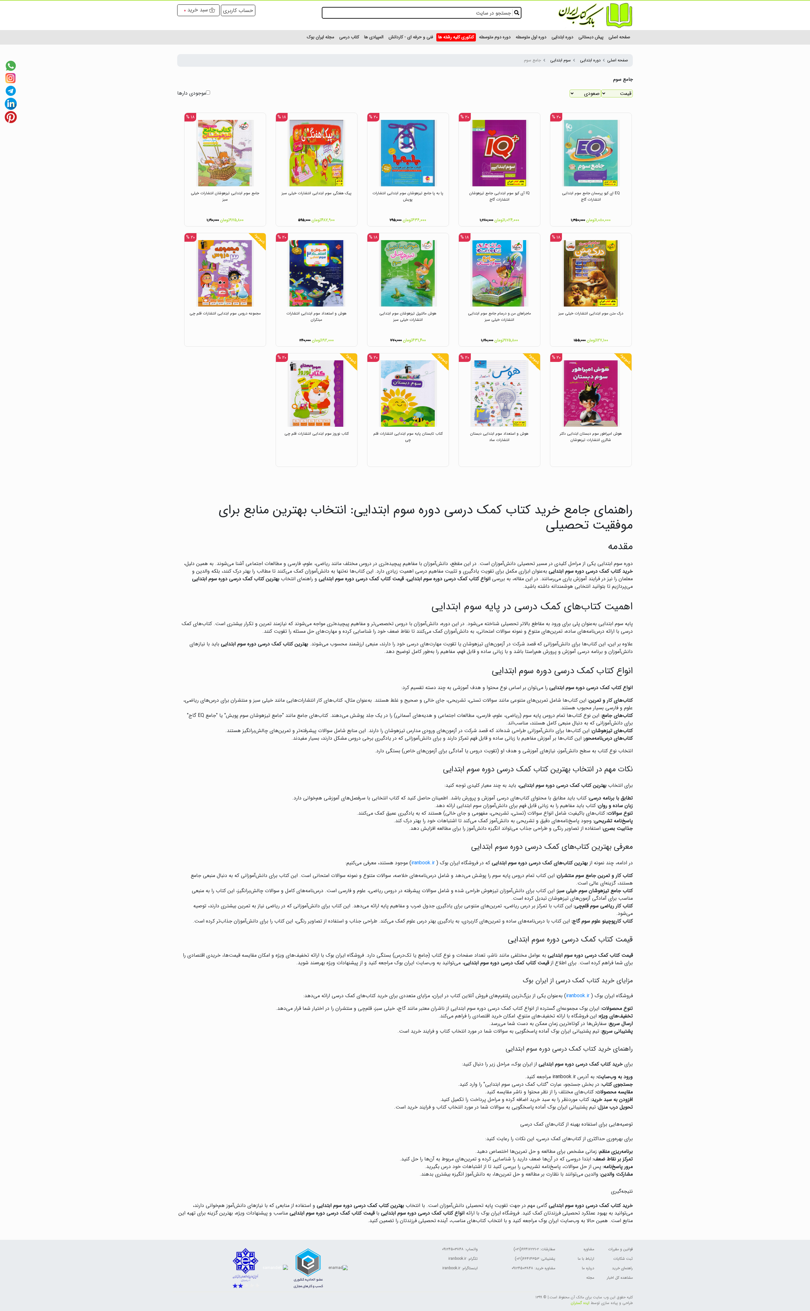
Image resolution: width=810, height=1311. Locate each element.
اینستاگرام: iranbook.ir (460, 1268)
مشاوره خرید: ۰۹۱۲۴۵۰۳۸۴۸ (533, 1268)
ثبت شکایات (623, 1259)
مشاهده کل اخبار (620, 1278)
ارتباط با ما (586, 1259)
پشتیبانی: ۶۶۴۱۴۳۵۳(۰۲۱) (535, 1259)
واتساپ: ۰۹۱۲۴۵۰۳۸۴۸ (460, 1249)
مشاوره (588, 1249)
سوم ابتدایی (560, 60)
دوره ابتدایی (590, 60)
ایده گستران (580, 1303)
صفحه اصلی (617, 60)
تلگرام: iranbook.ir (463, 1259)
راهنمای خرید (622, 1268)
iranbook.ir (423, 863)
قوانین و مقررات (620, 1249)
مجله (590, 1278)
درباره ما (588, 1268)
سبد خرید (197, 10)
